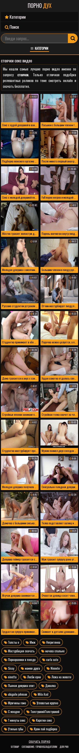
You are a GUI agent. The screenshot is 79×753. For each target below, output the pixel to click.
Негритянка (52, 642)
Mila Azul (42, 694)
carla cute (51, 659)
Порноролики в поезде (21, 659)
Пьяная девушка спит (21, 685)
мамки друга (32, 668)
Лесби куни (33, 677)
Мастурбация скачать (21, 651)
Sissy (10, 668)
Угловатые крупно (47, 703)
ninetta (11, 677)
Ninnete (55, 668)
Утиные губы (15, 729)
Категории (17, 17)
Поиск (14, 27)
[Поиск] (73, 38)
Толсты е (13, 642)
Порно (40, 5)
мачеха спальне (54, 651)
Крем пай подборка (45, 729)
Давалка (50, 685)
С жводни (13, 711)
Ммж (32, 642)
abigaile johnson (17, 694)
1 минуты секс (16, 720)
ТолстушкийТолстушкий (44, 711)
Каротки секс (43, 720)
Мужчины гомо (16, 703)
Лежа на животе (61, 677)
